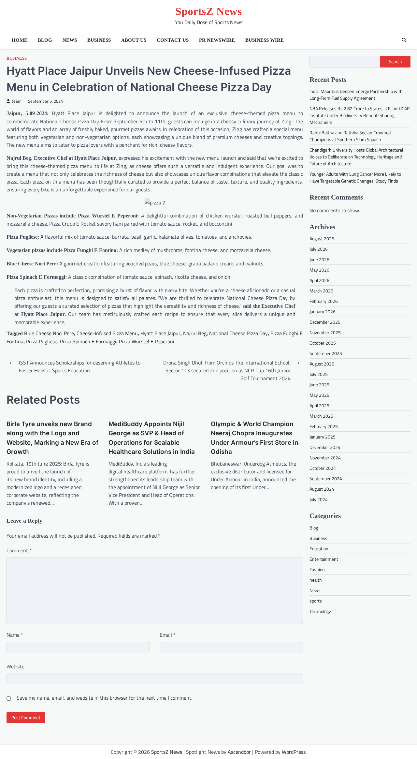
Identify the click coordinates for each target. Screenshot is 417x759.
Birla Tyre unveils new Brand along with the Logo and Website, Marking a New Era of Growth (52, 437)
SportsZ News (208, 11)
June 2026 (319, 259)
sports (315, 600)
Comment (19, 550)
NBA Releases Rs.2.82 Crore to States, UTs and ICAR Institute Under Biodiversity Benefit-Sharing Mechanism (359, 115)
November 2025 (325, 332)
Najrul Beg (195, 333)
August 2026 (321, 238)
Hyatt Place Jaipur (160, 333)
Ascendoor (239, 752)
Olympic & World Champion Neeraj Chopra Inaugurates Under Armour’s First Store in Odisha (254, 437)
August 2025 (321, 363)
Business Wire (264, 40)
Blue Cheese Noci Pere (49, 333)
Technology (320, 610)
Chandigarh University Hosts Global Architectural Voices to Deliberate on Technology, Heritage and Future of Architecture (356, 156)
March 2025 (321, 415)
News (70, 40)
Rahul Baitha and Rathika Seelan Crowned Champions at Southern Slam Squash (350, 136)
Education (318, 548)
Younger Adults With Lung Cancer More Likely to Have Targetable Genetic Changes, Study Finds (355, 177)
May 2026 (319, 269)
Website (15, 666)
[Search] (404, 40)
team (17, 101)
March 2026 (321, 290)
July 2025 (318, 374)
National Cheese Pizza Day (238, 333)
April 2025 (319, 405)
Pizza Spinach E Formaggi (88, 341)
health (315, 579)
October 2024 (322, 468)
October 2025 (322, 342)
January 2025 (322, 436)
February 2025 (323, 426)
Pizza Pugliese (41, 341)
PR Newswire (217, 40)
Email (168, 635)
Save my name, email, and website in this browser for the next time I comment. (104, 698)
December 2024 (324, 447)
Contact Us (173, 40)
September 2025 (325, 353)
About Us (133, 40)
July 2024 (318, 499)
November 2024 (325, 457)
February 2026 (323, 301)
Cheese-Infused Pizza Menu (107, 333)
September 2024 (325, 478)
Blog (45, 40)
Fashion (317, 569)
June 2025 (319, 384)
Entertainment (323, 558)
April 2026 (319, 280)
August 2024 (321, 488)
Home (19, 40)
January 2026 (322, 311)
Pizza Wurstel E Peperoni (146, 341)
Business (99, 40)
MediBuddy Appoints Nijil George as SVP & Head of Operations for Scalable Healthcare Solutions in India (151, 437)
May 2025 (319, 395)
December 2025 (324, 322)
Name (15, 635)
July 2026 (318, 249)
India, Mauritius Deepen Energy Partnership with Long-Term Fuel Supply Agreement (356, 94)
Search (395, 61)
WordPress (294, 752)
